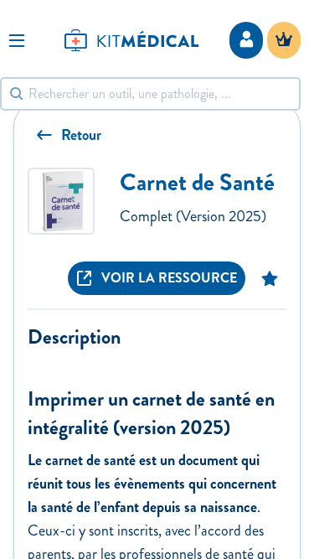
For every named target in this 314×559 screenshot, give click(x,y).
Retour (81, 135)
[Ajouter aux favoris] (269, 278)
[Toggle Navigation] (16, 40)
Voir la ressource (169, 277)
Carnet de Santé (197, 182)
